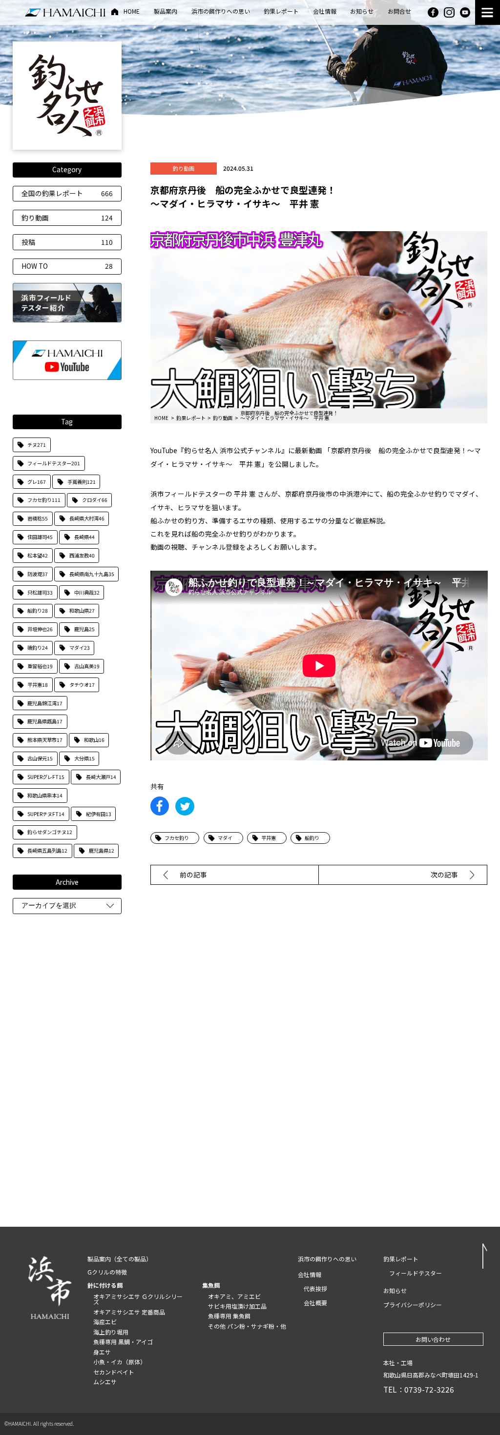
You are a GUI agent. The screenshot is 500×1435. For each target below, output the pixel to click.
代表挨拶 (315, 1288)
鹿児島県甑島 (44, 721)
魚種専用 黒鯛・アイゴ (123, 1341)
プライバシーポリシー (412, 1304)
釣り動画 (67, 217)
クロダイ (94, 499)
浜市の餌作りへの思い (220, 11)
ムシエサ (105, 1381)
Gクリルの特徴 (107, 1272)
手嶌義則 (81, 481)
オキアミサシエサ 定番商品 (129, 1312)
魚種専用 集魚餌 (229, 1316)
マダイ (79, 647)
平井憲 (37, 684)
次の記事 (444, 874)
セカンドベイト (113, 1372)
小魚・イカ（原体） (119, 1361)
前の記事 (193, 874)
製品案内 (165, 11)
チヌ (36, 444)
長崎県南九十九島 (91, 574)
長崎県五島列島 (47, 850)
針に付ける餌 (105, 1285)
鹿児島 (84, 629)
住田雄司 (40, 536)
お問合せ (399, 11)
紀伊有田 (98, 813)
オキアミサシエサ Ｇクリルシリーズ (138, 1299)
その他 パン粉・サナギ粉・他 (247, 1326)
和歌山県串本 (44, 795)
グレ (36, 481)
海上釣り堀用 (110, 1332)
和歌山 (94, 739)
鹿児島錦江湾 (44, 703)
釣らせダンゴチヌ (49, 832)
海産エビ (105, 1321)
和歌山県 (82, 610)
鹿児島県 (101, 850)
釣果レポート (281, 11)
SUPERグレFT (45, 776)
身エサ (102, 1352)
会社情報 (324, 11)
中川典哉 (87, 592)
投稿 (67, 242)
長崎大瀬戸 (101, 776)
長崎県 (84, 536)
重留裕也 (40, 666)
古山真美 (87, 666)
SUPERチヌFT (45, 813)
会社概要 (315, 1302)
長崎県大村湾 (86, 518)
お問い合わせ (433, 1339)
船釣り (37, 610)
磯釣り (37, 647)
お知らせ (362, 11)
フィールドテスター (53, 463)
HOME (132, 11)
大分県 (84, 758)
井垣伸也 (40, 629)
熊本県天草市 (44, 739)
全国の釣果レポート (67, 193)
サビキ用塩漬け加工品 (237, 1306)
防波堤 (37, 574)
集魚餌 (211, 1285)
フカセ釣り (44, 499)
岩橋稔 (37, 518)
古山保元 (40, 758)
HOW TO (67, 266)
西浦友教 (82, 555)
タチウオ (82, 684)
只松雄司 (40, 592)
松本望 (37, 555)
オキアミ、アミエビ (234, 1296)
